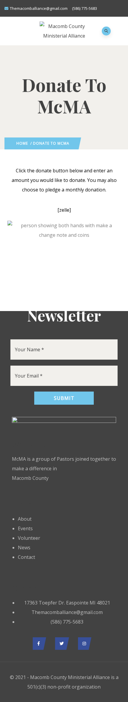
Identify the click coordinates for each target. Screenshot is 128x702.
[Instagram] (83, 643)
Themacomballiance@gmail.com (39, 8)
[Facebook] (38, 643)
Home (22, 143)
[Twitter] (60, 643)
